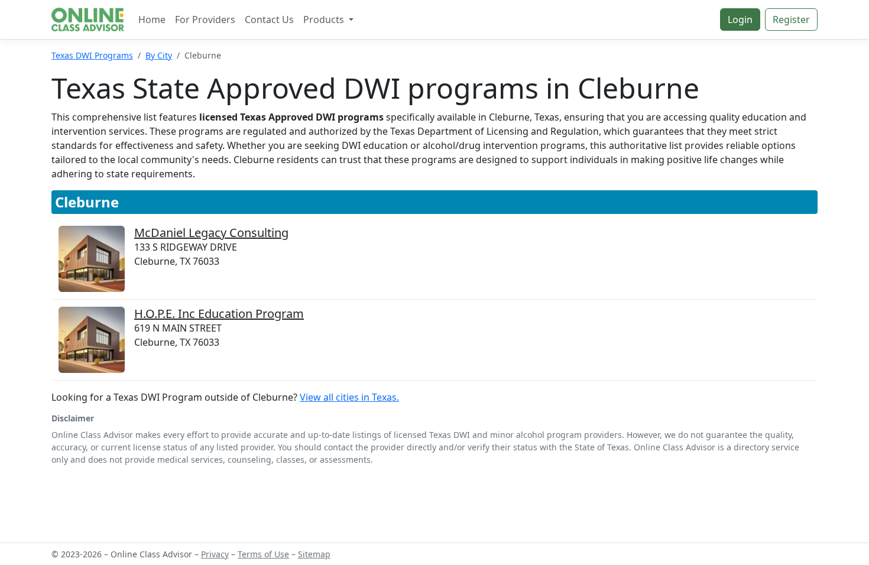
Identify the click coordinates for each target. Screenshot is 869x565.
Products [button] (324, 19)
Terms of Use (263, 554)
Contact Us (269, 19)
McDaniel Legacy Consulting (211, 233)
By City (158, 55)
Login (740, 19)
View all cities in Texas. (349, 397)
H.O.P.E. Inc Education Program (219, 314)
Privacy (215, 554)
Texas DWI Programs (92, 55)
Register (791, 19)
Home (152, 19)
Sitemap (314, 554)
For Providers (205, 19)
